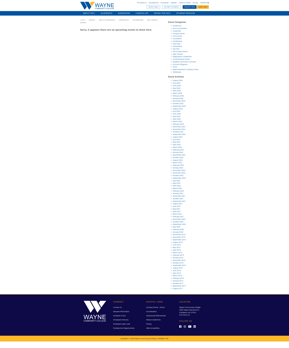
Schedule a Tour (119, 316)
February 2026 (178, 96)
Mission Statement (153, 320)
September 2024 (179, 134)
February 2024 (178, 150)
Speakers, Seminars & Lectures (184, 62)
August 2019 (178, 242)
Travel (175, 67)
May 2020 (176, 227)
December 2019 (179, 235)
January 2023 (178, 168)
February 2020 (178, 229)
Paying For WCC (162, 13)
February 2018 (178, 278)
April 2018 (177, 273)
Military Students (171, 7)
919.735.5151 (184, 315)
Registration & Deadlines (182, 57)
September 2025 (179, 106)
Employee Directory (120, 320)
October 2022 (178, 175)
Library (174, 3)
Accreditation (151, 312)
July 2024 (176, 140)
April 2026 (177, 91)
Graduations (177, 46)
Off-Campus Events (180, 51)
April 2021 (177, 211)
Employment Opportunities (123, 328)
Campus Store (184, 3)
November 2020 (179, 219)
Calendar (165, 3)
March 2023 (177, 163)
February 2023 (178, 165)
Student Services (185, 13)
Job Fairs (176, 49)
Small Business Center (181, 59)
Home (82, 20)
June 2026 (177, 86)
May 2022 (176, 183)
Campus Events (179, 34)
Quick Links (153, 7)
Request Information (121, 312)
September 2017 (179, 286)
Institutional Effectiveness (156, 316)
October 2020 (178, 222)
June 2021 (177, 206)
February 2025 (178, 124)
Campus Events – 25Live (155, 307)
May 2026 (176, 88)
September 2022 (179, 178)
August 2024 (178, 137)
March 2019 (177, 253)
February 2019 (178, 255)
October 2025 (178, 104)
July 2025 (176, 111)
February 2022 (178, 191)
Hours (195, 3)
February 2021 (178, 217)
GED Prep (176, 44)
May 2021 (176, 209)
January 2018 (178, 281)
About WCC (89, 13)
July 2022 (176, 181)
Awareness (177, 31)
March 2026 (177, 93)
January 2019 (178, 258)
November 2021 (179, 196)
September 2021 (179, 201)
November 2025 (179, 101)
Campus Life (142, 13)
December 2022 (179, 170)
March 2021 (177, 214)
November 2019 (179, 237)
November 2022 (179, 173)
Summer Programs (180, 64)
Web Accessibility (152, 328)
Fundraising (177, 41)
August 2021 (178, 204)
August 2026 (178, 80)
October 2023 (178, 157)
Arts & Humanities (179, 28)
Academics (106, 13)
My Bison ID (142, 3)
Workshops (177, 72)
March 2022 (177, 188)
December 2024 (179, 127)
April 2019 (177, 250)
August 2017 (178, 288)
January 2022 (178, 193)
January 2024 (178, 152)
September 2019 (179, 240)
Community (177, 36)
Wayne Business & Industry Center (185, 69)
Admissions (124, 13)
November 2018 (179, 260)
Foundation (153, 3)
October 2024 (178, 132)
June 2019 (177, 245)
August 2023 (178, 160)
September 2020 (179, 224)
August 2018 (178, 268)
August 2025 (178, 109)
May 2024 (176, 142)
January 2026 (178, 98)
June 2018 (177, 271)
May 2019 (176, 247)
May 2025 (176, 116)
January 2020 (178, 232)
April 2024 (177, 145)
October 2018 (178, 263)
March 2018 (177, 276)
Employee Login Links (121, 324)
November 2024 (179, 129)
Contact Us (117, 307)
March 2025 (177, 121)
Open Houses (178, 54)
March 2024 (177, 147)
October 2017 (178, 283)
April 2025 (177, 119)
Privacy (149, 324)
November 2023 (179, 155)
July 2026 (176, 83)
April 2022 (177, 186)
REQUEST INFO (189, 7)
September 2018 (179, 265)
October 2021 (178, 199)
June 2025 (177, 114)
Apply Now (203, 7)
